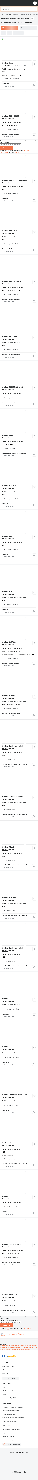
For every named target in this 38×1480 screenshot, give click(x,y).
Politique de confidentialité (10, 1410)
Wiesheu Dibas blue (9, 1295)
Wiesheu (5, 998)
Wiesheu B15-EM (8, 695)
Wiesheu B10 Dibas (9, 897)
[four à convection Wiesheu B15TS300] (19, 628)
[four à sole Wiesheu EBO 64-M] (19, 1129)
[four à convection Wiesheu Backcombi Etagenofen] (19, 166)
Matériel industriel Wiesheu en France (17, 1349)
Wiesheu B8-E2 (7, 435)
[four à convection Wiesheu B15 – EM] (19, 472)
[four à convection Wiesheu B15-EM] (19, 682)
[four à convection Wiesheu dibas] (19, 49)
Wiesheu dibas (7, 63)
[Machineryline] (2, 14)
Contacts (5, 1373)
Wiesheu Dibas (7, 536)
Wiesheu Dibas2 (8, 847)
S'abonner (6, 148)
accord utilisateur (20, 152)
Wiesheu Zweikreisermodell (12, 746)
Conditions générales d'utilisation (13, 1407)
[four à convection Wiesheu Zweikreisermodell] (19, 732)
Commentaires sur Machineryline (13, 1417)
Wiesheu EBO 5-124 (9, 336)
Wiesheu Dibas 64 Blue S (11, 281)
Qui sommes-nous (8, 1366)
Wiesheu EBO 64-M (9, 1143)
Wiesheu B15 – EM (9, 486)
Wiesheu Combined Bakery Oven (14, 1095)
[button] (35, 3)
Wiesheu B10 (7, 591)
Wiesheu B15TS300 (9, 642)
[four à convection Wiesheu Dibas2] (19, 833)
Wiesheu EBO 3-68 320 (10, 116)
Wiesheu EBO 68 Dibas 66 (11, 1244)
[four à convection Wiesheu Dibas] (19, 522)
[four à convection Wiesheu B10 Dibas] (19, 884)
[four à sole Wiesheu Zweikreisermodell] (19, 934)
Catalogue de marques (9, 1421)
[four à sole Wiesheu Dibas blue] (19, 1281)
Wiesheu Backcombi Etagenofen (14, 180)
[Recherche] (35, 9)
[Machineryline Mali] (14, 3)
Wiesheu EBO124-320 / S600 (12, 387)
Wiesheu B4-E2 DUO (9, 231)
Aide (3, 1370)
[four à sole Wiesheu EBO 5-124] (19, 323)
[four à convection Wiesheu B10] (19, 578)
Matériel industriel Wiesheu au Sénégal (13, 1346)
